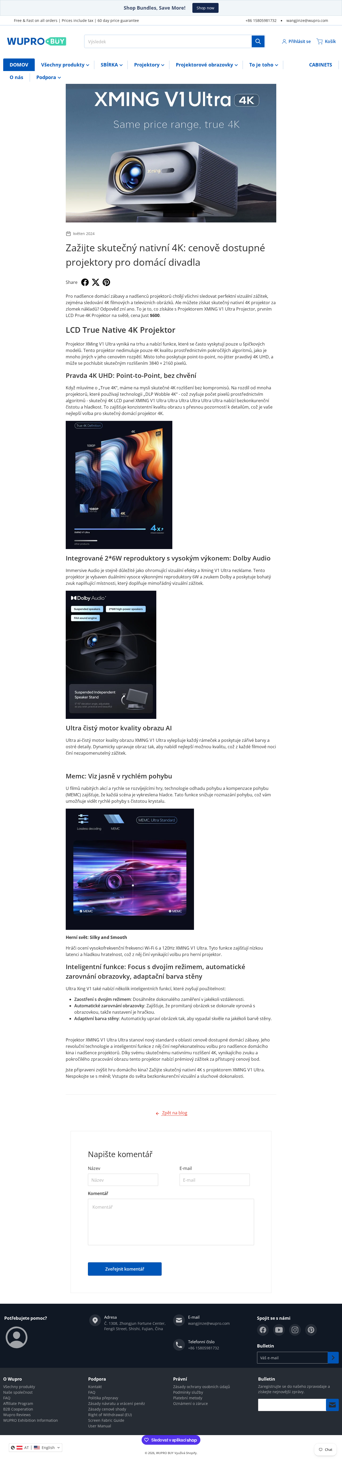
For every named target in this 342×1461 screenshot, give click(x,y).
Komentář (98, 1193)
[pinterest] (311, 1330)
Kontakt (95, 1386)
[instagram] (295, 1330)
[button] (35, 1447)
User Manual (99, 1425)
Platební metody (187, 1397)
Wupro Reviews (17, 1414)
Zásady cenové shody (107, 1409)
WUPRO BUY (164, 1453)
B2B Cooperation (18, 1409)
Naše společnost (18, 1392)
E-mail (186, 1168)
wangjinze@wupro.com (307, 20)
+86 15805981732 (261, 20)
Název (94, 1168)
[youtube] (279, 1330)
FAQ (6, 1397)
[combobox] (175, 41)
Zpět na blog (174, 1113)
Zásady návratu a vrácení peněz (116, 1403)
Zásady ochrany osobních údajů (201, 1386)
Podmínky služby (188, 1392)
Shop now (205, 7)
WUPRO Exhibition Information (30, 1420)
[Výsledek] (258, 41)
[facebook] (263, 1330)
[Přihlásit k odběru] (333, 1358)
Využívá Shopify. (185, 1453)
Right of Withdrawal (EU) (110, 1414)
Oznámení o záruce (190, 1403)
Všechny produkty (19, 1386)
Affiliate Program (18, 1403)
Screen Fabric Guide (106, 1420)
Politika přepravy (103, 1397)
